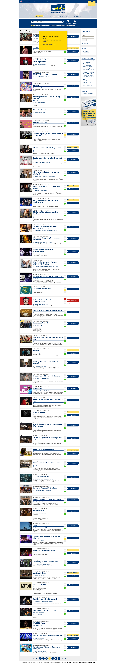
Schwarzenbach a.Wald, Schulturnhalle (43, 553)
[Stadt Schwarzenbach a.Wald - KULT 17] (33, 553)
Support (41, 1)
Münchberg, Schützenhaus (40, 366)
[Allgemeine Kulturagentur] (33, 304)
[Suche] (32, 22)
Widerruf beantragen (90, 662)
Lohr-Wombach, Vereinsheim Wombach (43, 378)
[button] (84, 40)
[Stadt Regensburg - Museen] (33, 466)
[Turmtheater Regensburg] (33, 112)
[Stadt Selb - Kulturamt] (33, 638)
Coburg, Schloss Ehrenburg (40, 575)
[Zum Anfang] (33, 658)
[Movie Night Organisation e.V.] (33, 540)
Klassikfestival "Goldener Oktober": (41, 228)
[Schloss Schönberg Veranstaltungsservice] (33, 527)
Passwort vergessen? (86, 41)
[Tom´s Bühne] (33, 403)
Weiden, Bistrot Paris (39, 325)
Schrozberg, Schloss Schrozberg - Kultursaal (44, 87)
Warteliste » (69, 303)
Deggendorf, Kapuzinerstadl (40, 64)
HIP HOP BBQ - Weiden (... (88, 60)
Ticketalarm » (69, 305)
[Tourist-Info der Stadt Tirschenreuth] (33, 601)
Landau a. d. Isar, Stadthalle (40, 291)
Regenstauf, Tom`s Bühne (40, 403)
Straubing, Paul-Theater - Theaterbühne (43, 341)
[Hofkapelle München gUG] (33, 575)
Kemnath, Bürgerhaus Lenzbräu (41, 313)
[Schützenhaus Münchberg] (33, 366)
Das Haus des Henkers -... (88, 93)
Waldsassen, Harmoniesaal (40, 513)
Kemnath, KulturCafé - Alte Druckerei (42, 138)
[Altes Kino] (33, 124)
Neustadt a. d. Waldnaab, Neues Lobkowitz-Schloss (45, 176)
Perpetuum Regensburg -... (88, 68)
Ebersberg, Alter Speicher (40, 124)
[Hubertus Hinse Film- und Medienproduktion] (33, 190)
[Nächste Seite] (62, 658)
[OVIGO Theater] (33, 162)
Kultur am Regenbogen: (39, 216)
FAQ (34, 1)
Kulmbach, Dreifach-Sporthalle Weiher (43, 490)
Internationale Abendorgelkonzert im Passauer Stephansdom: (47, 100)
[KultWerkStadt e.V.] (33, 479)
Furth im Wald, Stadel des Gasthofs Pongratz (44, 479)
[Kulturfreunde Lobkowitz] (33, 176)
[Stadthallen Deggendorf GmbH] (33, 651)
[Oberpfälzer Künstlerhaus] (33, 230)
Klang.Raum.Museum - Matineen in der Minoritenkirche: (46, 465)
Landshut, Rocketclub (39, 415)
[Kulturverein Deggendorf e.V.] (33, 64)
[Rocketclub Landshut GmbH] (33, 415)
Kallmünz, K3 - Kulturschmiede (41, 190)
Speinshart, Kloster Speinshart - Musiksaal (43, 242)
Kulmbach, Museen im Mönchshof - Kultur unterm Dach (46, 266)
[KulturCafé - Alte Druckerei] (33, 138)
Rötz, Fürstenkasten (39, 278)
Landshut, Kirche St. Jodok (40, 501)
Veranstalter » (86, 51)
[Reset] (62, 22)
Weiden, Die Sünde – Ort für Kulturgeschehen (44, 151)
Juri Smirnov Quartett (87, 66)
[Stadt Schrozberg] (33, 87)
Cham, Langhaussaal (39, 218)
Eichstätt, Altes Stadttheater (40, 540)
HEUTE (51, 16)
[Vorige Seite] (36, 658)
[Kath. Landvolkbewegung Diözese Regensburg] (33, 278)
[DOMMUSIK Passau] (33, 102)
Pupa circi (85, 79)
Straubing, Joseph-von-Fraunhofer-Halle (43, 587)
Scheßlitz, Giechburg (39, 429)
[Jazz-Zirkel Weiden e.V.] (33, 325)
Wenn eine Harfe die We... (88, 80)
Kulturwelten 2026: (38, 38)
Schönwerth (85, 63)
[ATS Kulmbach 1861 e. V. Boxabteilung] (33, 490)
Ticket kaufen (72, 36)
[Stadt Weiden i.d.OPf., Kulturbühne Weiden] (33, 151)
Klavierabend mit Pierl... (88, 82)
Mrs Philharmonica (87, 62)
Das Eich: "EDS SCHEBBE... (88, 76)
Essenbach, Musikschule (40, 204)
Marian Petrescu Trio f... (88, 75)
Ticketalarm (63, 16)
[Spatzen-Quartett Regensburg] (33, 564)
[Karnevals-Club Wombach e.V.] (33, 378)
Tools (45, 1)
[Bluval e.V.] (33, 587)
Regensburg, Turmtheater (40, 112)
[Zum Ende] (66, 658)
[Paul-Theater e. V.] (33, 341)
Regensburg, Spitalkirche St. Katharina (42, 564)
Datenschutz (75, 662)
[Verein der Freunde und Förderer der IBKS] (33, 242)
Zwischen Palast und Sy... (88, 73)
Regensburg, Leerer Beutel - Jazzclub (42, 76)
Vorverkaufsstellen (27, 1)
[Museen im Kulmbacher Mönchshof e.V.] (33, 266)
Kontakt (49, 1)
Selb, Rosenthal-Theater (39, 638)
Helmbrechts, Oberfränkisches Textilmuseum (44, 627)
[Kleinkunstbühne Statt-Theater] (33, 49)
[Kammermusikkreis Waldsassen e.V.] (33, 513)
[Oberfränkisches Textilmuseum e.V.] (33, 40)
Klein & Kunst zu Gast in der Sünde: (41, 150)
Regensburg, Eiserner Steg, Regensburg (43, 451)
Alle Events (39, 16)
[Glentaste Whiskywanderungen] (33, 451)
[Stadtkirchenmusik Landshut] (33, 501)
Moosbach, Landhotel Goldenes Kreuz (42, 162)
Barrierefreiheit (82, 662)
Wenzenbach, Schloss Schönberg (41, 527)
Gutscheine (77, 16)
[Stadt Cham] (33, 218)
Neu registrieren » (85, 43)
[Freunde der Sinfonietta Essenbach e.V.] (33, 204)
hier (55, 44)
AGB (37, 1)
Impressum (54, 1)
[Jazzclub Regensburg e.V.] (33, 76)
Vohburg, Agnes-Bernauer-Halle (41, 304)
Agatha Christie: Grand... (88, 78)
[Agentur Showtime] (33, 291)
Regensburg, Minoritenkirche (41, 466)
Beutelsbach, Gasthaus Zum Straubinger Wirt (44, 390)
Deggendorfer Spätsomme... (89, 72)
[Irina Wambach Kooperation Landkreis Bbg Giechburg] (33, 429)
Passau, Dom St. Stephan (40, 102)
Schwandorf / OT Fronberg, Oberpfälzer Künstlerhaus (46, 230)
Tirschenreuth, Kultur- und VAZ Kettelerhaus (44, 601)
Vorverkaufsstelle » (87, 52)
